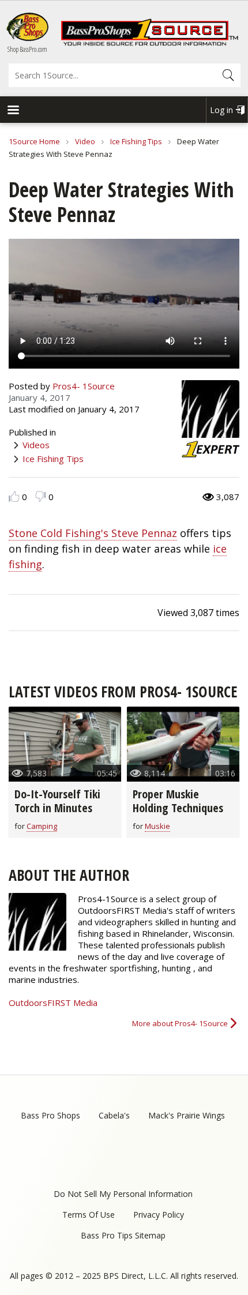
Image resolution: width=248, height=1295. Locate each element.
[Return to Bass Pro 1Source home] (149, 43)
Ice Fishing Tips (136, 141)
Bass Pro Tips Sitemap (123, 1235)
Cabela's (114, 1115)
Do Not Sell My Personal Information (123, 1193)
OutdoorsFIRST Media (53, 1002)
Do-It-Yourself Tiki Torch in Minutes (57, 801)
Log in (221, 109)
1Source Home (34, 141)
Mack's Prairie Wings (186, 1115)
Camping (42, 826)
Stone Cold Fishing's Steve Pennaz (93, 533)
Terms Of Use (88, 1214)
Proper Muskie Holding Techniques (178, 801)
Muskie (157, 826)
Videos (36, 445)
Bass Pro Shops (50, 1115)
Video (85, 141)
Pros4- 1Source (83, 386)
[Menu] (12, 111)
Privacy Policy (158, 1214)
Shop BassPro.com (27, 49)
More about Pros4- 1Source (180, 1023)
